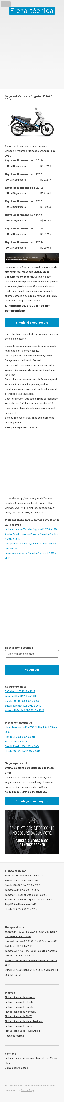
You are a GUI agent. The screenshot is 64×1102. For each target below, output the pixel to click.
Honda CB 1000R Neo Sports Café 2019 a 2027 (30, 899)
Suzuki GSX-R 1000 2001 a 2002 (22, 701)
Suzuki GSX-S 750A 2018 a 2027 (22, 885)
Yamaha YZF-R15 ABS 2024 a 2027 (24, 875)
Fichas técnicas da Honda (19, 1002)
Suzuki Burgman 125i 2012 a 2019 (23, 705)
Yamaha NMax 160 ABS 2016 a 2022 (24, 710)
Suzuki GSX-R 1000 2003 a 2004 (22, 746)
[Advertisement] (32, 48)
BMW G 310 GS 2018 (16, 741)
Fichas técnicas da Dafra (18, 1026)
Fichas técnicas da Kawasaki (20, 1011)
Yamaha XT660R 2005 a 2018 (21, 696)
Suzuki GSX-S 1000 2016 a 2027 (22, 880)
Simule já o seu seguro (32, 322)
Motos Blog (27, 1090)
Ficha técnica (32, 11)
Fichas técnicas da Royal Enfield (22, 1030)
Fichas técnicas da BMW (18, 1016)
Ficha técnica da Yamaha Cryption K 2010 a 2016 (31, 529)
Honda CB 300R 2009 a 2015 (20, 736)
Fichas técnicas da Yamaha (20, 997)
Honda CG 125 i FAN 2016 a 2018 (22, 751)
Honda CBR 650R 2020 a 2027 (21, 909)
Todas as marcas (14, 1035)
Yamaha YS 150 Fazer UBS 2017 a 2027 (26, 894)
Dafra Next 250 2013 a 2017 (20, 691)
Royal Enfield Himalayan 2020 (20, 904)
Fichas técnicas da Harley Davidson (24, 1021)
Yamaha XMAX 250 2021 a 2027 (22, 890)
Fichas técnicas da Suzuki (19, 1007)
